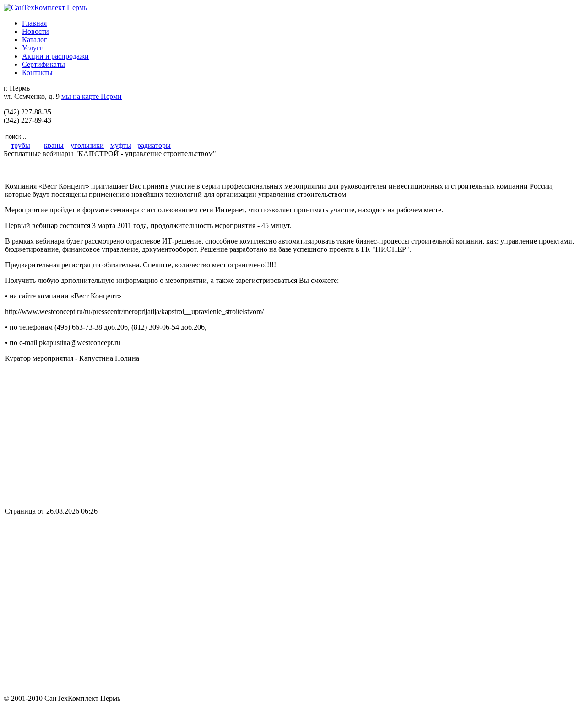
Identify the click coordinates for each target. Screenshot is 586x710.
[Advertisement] (82, 434)
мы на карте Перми (91, 96)
